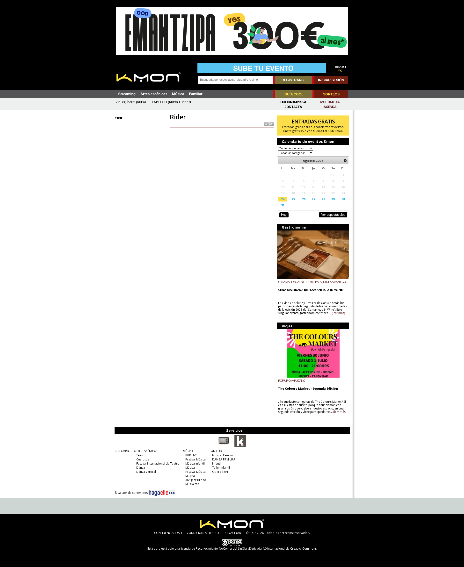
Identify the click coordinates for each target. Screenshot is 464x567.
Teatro (140, 455)
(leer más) (338, 313)
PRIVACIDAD (232, 533)
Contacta (293, 106)
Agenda (330, 106)
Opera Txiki (220, 472)
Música (178, 94)
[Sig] (345, 161)
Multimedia (330, 102)
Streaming (127, 94)
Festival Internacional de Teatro (157, 463)
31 (282, 205)
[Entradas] (240, 445)
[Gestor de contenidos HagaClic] (161, 493)
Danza (140, 468)
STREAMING (122, 451)
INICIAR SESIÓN (331, 80)
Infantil (216, 463)
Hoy (284, 214)
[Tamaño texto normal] (266, 124)
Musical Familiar (223, 455)
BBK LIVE (191, 455)
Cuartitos (142, 459)
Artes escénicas (153, 94)
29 (333, 199)
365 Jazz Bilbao (195, 480)
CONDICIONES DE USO (203, 533)
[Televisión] (224, 445)
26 (303, 199)
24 (282, 199)
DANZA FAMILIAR (223, 459)
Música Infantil (195, 463)
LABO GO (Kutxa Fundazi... (172, 102)
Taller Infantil (221, 468)
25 (293, 199)
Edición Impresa (293, 102)
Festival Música (195, 459)
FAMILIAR (216, 451)
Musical (190, 476)
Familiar (196, 94)
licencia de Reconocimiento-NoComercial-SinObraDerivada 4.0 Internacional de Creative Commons (249, 548)
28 (323, 199)
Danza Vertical (146, 472)
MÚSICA (188, 451)
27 (313, 199)
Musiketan (192, 484)
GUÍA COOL (294, 94)
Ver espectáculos (333, 214)
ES (339, 71)
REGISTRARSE (294, 80)
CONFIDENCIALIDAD (168, 533)
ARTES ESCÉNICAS (145, 451)
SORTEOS (331, 94)
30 (343, 199)
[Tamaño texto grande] (271, 124)
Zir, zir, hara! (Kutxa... (132, 102)
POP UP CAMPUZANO (291, 380)
